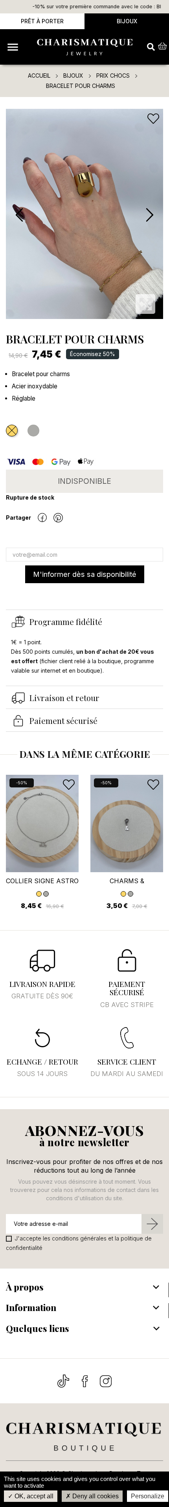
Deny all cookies (95, 1496)
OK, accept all (33, 1496)
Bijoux (127, 21)
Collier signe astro (42, 881)
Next (149, 215)
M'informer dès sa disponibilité (84, 574)
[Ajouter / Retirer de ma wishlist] (154, 119)
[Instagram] (106, 1380)
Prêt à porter (42, 21)
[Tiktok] (64, 1380)
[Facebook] (85, 1380)
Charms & (127, 881)
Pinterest (58, 518)
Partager (42, 518)
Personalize (147, 1496)
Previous (20, 215)
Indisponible (84, 481)
